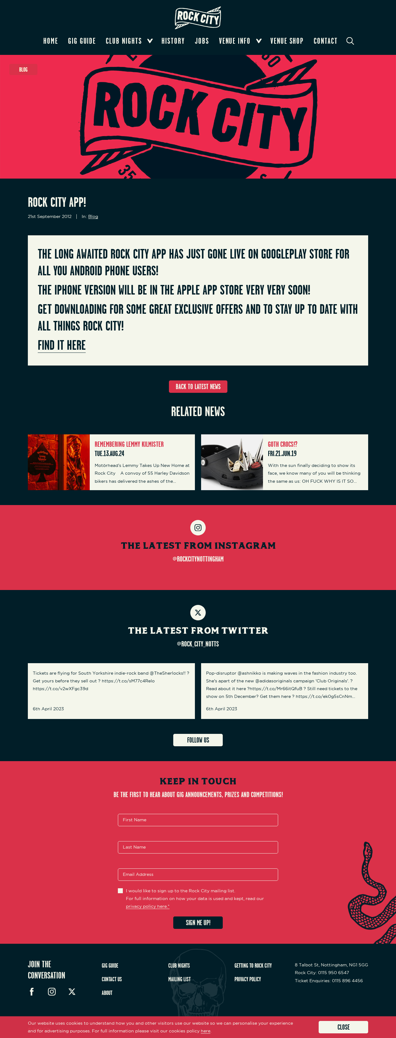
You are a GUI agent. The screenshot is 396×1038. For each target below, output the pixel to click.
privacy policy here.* (148, 906)
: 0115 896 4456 (329, 980)
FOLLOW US (198, 740)
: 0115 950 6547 (322, 972)
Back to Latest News (198, 386)
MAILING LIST (179, 979)
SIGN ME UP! (198, 922)
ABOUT (107, 992)
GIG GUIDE (110, 965)
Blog (93, 216)
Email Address (138, 874)
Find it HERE (62, 345)
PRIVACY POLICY (248, 979)
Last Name (134, 847)
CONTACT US (112, 979)
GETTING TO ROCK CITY (253, 965)
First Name (134, 819)
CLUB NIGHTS (179, 965)
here (205, 1030)
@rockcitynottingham (198, 558)
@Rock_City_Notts (198, 643)
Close (344, 1027)
